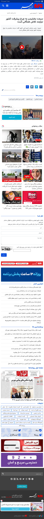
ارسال (3, 255)
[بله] (29, 479)
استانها (40, 13)
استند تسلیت (6, 410)
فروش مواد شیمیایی (35, 416)
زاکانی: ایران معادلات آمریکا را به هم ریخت (30, 309)
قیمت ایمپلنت (21, 416)
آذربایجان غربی (33, 13)
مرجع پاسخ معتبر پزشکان (9, 413)
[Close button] (42, 501)
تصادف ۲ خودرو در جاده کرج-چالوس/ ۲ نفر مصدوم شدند (26, 349)
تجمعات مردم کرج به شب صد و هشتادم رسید (29, 291)
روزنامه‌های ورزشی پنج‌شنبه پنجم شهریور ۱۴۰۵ (28, 400)
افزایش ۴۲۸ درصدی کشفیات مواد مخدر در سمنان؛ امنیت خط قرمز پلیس (22, 317)
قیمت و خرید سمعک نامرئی (22, 422)
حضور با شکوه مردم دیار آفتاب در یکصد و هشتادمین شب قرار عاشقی (23, 295)
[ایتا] (11, 479)
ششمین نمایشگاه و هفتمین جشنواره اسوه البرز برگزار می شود (25, 313)
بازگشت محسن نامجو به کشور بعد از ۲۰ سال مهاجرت (27, 352)
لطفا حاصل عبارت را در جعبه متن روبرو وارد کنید (30, 247)
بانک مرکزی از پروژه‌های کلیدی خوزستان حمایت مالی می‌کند (25, 356)
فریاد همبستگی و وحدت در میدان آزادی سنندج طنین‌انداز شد (25, 287)
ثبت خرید (12, 117)
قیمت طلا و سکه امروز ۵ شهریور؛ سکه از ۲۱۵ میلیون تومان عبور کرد (23, 330)
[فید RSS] (17, 479)
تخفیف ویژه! (15, 509)
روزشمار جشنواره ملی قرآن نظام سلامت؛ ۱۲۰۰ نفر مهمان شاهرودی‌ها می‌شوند (23, 322)
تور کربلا (15, 410)
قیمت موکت (24, 410)
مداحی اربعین (37, 413)
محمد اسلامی (38, 99)
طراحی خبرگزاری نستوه (34, 516)
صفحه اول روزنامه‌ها (35, 368)
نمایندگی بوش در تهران (9, 419)
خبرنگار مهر (34, 64)
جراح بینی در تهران (37, 407)
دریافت (36, 61)
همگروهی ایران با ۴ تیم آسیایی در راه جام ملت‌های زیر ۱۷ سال (24, 364)
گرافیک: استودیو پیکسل (19, 516)
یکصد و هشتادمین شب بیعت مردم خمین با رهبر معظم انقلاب (24, 298)
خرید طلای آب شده (36, 410)
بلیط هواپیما (23, 419)
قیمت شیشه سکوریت (14, 407)
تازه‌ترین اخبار (38, 284)
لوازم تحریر (26, 407)
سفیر (3, 407)
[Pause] (24, 118)
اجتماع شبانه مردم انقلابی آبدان (32, 302)
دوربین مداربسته (24, 413)
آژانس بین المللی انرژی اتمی (16, 99)
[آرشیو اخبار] (14, 479)
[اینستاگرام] (26, 479)
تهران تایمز (4, 422)
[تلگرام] (32, 479)
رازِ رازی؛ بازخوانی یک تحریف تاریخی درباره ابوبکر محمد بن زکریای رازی (23, 334)
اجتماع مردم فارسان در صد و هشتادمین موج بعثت (27, 306)
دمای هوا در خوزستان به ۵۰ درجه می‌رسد (30, 345)
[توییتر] (23, 479)
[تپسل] (3, 107)
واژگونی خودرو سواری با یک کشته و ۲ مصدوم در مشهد (26, 341)
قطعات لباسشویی (7, 416)
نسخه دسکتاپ (22, 486)
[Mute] (27, 118)
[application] (22, 47)
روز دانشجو (29, 99)
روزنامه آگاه (22, 426)
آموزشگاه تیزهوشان (36, 419)
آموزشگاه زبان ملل (37, 422)
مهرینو (11, 422)
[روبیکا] (20, 479)
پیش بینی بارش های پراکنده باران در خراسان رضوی (28, 338)
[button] (22, 47)
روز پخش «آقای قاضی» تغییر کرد (32, 360)
